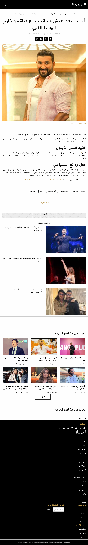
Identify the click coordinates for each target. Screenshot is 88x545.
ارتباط (41, 191)
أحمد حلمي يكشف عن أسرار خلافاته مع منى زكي (73, 387)
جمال (84, 445)
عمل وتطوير (82, 489)
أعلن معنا (83, 521)
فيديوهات (83, 498)
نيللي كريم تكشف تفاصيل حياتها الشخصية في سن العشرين (46, 387)
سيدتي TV (83, 537)
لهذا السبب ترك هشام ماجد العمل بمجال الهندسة (16, 359)
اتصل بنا (83, 513)
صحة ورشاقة (82, 449)
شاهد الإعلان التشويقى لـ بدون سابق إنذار (73, 359)
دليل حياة (83, 453)
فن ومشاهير (63, 14)
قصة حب (32, 191)
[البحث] (10, 4)
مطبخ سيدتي (82, 533)
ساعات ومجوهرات (80, 477)
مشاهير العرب (53, 14)
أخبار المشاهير (52, 191)
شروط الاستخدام (81, 517)
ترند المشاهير (64, 191)
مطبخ (84, 457)
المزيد (43, 397)
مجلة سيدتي (82, 529)
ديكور (84, 493)
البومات (83, 502)
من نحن (83, 509)
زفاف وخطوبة (82, 470)
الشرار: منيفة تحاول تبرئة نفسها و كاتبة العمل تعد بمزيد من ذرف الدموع (15, 387)
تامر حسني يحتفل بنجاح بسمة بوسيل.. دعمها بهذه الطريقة (46, 359)
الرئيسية (72, 14)
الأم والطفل (82, 465)
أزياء (85, 441)
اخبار (84, 481)
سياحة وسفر (82, 485)
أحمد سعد (75, 191)
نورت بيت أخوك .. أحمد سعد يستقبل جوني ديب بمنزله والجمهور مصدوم (39, 179)
